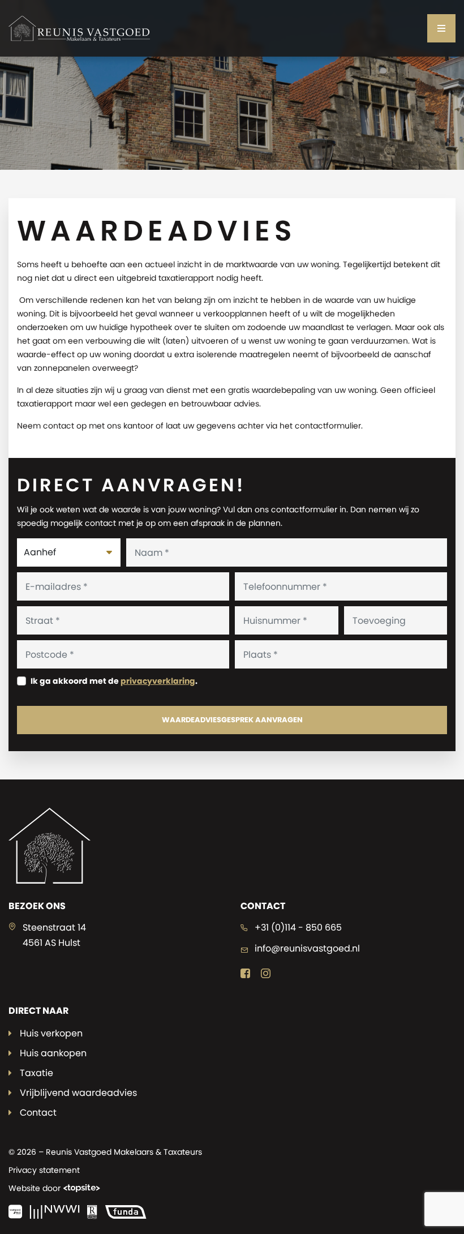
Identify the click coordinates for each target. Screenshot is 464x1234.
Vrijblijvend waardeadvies (78, 1092)
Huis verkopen (51, 1033)
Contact (38, 1112)
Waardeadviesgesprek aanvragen (232, 719)
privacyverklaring (158, 681)
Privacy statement (44, 1170)
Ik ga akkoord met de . (114, 681)
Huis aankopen (53, 1053)
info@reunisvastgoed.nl (307, 948)
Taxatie (36, 1072)
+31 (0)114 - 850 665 (298, 927)
